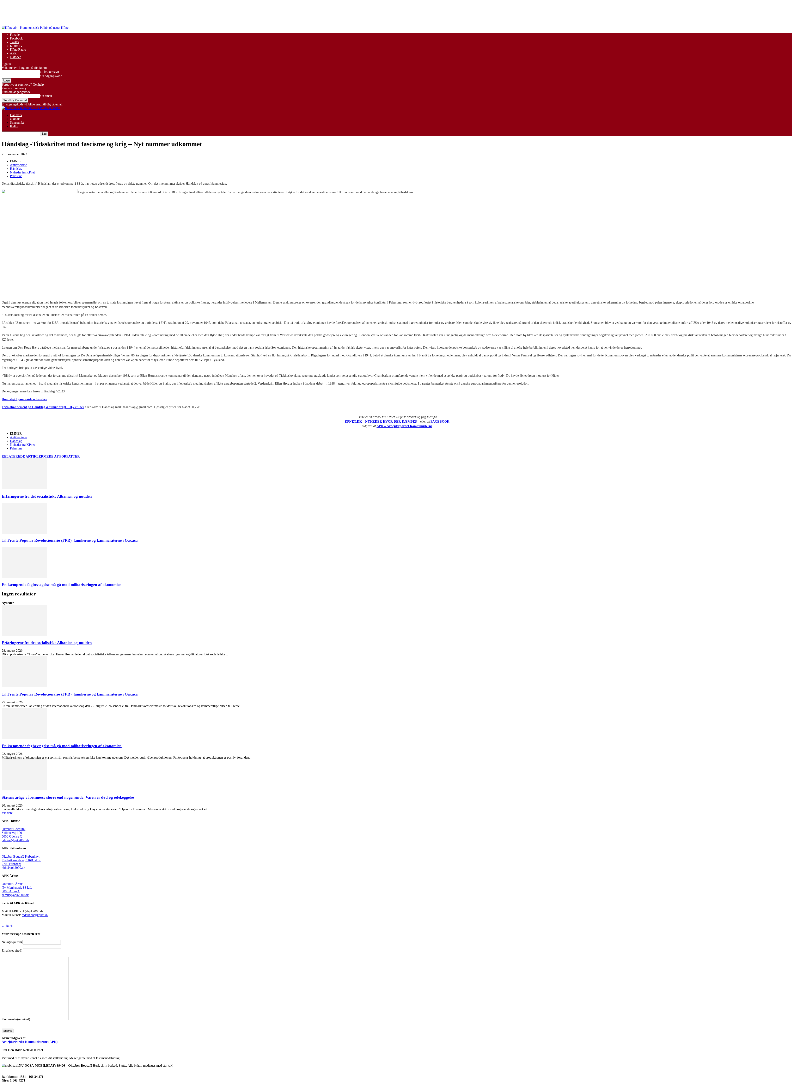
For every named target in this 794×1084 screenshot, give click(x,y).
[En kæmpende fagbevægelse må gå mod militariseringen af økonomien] (24, 576)
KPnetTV (16, 46)
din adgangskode (51, 76)
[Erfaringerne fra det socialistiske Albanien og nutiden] (24, 488)
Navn (12, 942)
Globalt (15, 119)
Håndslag (16, 168)
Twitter (14, 42)
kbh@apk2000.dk (13, 867)
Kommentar (16, 1019)
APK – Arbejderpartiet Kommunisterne (404, 426)
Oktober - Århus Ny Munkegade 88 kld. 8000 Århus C (17, 887)
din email (46, 96)
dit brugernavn (49, 71)
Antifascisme (18, 165)
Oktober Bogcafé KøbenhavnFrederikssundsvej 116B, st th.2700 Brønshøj (21, 860)
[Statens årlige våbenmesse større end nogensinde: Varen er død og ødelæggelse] (24, 789)
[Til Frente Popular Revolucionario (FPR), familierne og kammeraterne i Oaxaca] (24, 532)
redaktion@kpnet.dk (35, 915)
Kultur (14, 126)
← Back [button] (7, 925)
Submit (7, 1030)
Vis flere (7, 813)
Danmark (16, 115)
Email (12, 950)
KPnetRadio (18, 49)
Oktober (15, 57)
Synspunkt (17, 122)
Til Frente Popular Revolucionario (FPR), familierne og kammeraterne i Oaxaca (70, 540)
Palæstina (16, 176)
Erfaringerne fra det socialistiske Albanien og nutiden (47, 496)
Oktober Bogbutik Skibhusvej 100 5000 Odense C (13, 832)
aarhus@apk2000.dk (15, 895)
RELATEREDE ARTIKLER (22, 456)
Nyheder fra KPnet (22, 172)
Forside (15, 34)
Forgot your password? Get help (23, 84)
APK (13, 53)
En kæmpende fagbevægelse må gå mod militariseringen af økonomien (62, 584)
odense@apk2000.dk (15, 840)
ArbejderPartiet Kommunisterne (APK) (29, 1041)
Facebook (16, 38)
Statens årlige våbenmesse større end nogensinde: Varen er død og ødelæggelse (68, 797)
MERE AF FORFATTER (61, 456)
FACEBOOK (439, 421)
